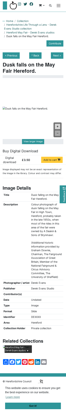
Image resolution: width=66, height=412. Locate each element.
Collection (23, 20)
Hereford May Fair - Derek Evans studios (30, 32)
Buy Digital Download (20, 151)
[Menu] (58, 5)
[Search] (50, 5)
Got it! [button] (33, 405)
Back (36, 55)
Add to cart (50, 159)
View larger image (33, 141)
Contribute (55, 43)
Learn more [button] (13, 397)
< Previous (11, 55)
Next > (57, 55)
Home (9, 20)
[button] (42, 5)
